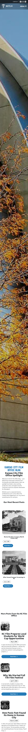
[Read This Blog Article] (5, 626)
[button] (23, 6)
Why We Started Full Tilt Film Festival (14, 676)
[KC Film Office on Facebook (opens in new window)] (20, 2)
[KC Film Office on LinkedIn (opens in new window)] (25, 2)
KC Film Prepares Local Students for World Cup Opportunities (14, 636)
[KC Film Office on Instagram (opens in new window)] (23, 2)
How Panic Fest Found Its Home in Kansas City (14, 715)
